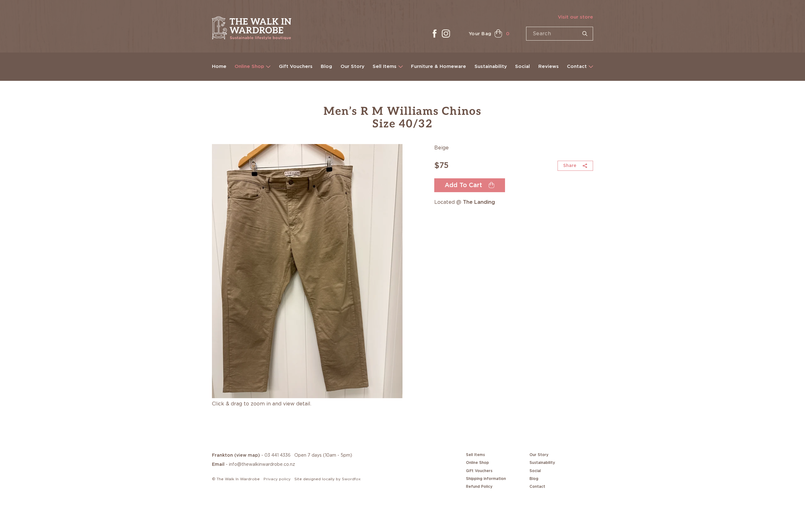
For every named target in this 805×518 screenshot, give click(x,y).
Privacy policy (277, 479)
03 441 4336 (277, 455)
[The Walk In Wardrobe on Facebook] (434, 34)
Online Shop (249, 66)
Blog (326, 66)
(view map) (247, 455)
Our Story (352, 66)
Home (219, 66)
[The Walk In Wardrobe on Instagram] (446, 34)
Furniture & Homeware (438, 66)
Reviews (548, 66)
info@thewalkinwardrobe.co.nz (262, 464)
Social (522, 66)
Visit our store (575, 17)
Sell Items (385, 66)
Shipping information (486, 479)
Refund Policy (479, 486)
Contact (577, 66)
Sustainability (491, 66)
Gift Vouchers (296, 66)
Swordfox (351, 479)
